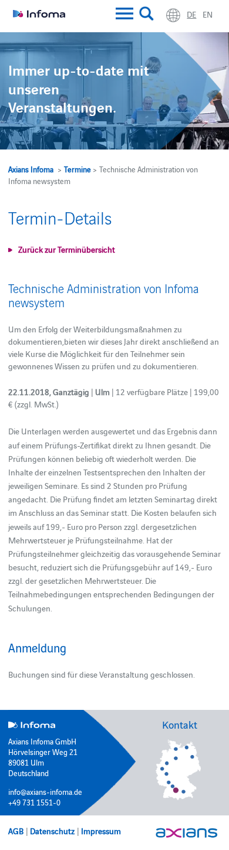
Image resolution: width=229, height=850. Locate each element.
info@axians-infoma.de (45, 791)
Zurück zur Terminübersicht (66, 249)
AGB (15, 831)
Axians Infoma (30, 169)
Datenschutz (52, 831)
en (208, 14)
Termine (77, 169)
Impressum (101, 831)
